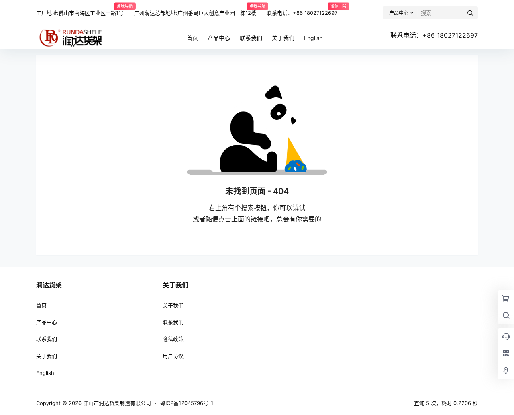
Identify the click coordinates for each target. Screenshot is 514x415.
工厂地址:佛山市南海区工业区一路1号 (80, 9)
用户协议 (173, 356)
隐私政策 (173, 339)
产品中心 (46, 322)
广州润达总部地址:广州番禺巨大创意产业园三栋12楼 (195, 9)
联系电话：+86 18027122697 (302, 9)
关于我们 (46, 356)
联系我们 (46, 339)
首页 (41, 305)
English (45, 373)
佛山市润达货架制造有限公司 (116, 403)
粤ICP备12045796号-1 (186, 403)
